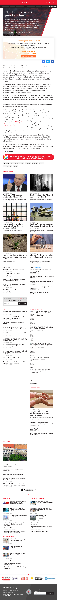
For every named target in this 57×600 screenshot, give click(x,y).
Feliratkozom (22, 303)
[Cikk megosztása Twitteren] (48, 61)
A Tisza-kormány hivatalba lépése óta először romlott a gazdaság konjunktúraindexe (14, 345)
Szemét (41, 163)
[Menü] (2, 2)
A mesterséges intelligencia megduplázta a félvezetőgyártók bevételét (17, 510)
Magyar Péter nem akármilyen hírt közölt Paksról (40, 293)
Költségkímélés (35, 388)
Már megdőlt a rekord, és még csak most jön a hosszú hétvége (41, 434)
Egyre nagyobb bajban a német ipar (39, 531)
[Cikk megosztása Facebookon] (43, 61)
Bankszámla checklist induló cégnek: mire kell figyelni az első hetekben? (44, 510)
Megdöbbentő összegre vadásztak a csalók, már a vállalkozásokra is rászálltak (15, 532)
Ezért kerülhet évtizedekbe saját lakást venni (14, 357)
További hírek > (34, 383)
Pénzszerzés (7, 441)
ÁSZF (11, 590)
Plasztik (34, 163)
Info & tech (6, 498)
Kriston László (24, 32)
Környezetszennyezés (17, 163)
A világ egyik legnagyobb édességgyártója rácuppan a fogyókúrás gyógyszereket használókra (14, 524)
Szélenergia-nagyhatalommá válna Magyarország (38, 428)
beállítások (20, 594)
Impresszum (6, 590)
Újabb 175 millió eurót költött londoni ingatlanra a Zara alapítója (43, 358)
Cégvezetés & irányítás (37, 498)
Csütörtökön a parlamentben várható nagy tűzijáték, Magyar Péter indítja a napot (13, 290)
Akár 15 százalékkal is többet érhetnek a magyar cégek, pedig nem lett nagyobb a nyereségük (44, 344)
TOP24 (6, 267)
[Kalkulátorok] (46, 2)
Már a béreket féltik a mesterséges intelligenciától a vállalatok (12, 528)
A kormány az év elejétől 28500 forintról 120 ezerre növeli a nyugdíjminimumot (13, 317)
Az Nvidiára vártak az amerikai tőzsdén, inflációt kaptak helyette (41, 282)
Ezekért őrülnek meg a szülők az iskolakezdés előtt (17, 554)
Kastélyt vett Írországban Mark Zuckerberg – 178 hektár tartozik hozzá (43, 371)
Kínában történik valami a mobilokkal (16, 547)
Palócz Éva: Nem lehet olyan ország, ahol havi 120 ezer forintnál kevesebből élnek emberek (14, 484)
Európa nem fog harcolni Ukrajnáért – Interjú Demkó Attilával (41, 287)
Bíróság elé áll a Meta (9, 560)
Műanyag (27, 163)
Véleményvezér (8, 171)
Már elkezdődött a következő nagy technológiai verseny (18, 516)
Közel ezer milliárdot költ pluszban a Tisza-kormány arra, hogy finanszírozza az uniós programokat (40, 271)
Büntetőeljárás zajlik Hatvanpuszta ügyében (14, 269)
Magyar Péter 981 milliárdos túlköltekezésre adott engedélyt (14, 274)
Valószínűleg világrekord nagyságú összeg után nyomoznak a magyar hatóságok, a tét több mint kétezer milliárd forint (15, 339)
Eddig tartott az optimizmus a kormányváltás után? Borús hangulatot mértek (14, 280)
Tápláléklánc (7, 166)
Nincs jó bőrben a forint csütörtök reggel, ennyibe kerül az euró (42, 277)
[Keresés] (54, 2)
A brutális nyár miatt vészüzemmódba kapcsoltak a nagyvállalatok (43, 517)
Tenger (15, 166)
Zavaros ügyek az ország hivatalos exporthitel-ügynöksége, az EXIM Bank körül (14, 362)
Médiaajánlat (16, 590)
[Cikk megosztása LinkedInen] (52, 61)
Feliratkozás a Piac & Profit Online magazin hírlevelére (42, 590)
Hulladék (6, 163)
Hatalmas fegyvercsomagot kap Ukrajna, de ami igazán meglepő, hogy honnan (41, 226)
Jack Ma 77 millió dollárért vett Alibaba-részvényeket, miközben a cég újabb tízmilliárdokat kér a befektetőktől (44, 313)
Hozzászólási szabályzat (9, 592)
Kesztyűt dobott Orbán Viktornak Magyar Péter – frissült (41, 196)
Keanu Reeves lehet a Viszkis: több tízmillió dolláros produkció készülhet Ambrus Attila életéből (43, 327)
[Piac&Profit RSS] (16, 588)
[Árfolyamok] (50, 2)
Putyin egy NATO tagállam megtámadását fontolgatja (13, 196)
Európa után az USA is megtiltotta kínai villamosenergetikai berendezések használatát (14, 328)
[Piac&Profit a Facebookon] (14, 588)
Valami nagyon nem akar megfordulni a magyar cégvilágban (45, 502)
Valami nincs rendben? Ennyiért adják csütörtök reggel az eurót (14, 285)
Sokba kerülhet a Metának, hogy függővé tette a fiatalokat (17, 539)
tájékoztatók (13, 594)
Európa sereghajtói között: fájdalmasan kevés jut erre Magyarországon (39, 413)
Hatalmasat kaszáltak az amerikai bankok (13, 474)
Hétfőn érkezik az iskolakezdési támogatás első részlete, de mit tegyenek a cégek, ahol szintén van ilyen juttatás (41, 528)
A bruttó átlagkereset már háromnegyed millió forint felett (14, 333)
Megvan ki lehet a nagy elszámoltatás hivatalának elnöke (15, 312)
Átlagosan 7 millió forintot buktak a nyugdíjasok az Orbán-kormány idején (41, 257)
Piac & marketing (8, 536)
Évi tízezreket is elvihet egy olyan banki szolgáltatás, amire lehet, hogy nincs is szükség (42, 423)
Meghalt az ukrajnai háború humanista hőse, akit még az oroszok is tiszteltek (13, 226)
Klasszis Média (6, 595)
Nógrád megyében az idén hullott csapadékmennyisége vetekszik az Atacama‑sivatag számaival (15, 257)
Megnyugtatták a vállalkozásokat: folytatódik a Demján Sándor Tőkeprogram (14, 479)
